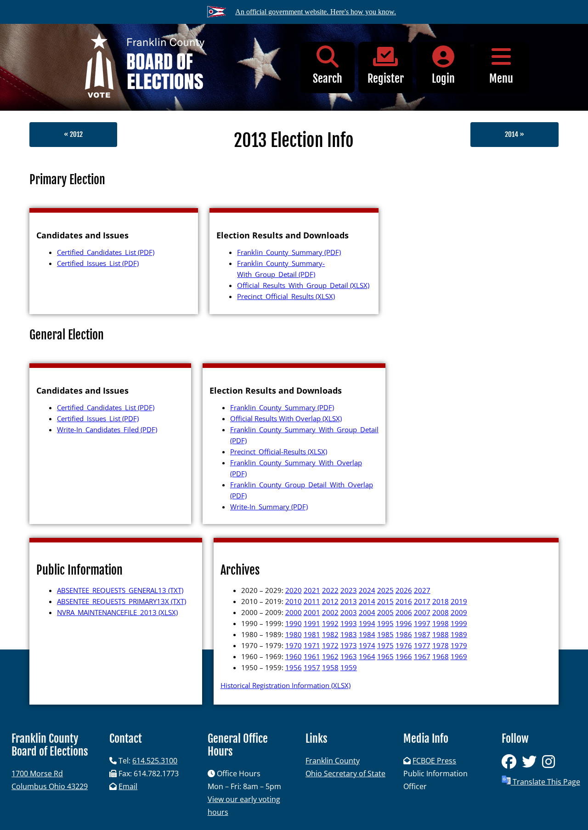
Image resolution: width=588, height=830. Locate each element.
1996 (404, 623)
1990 (293, 623)
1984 (367, 634)
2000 (293, 612)
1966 (404, 656)
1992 (330, 623)
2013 (348, 601)
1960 (293, 656)
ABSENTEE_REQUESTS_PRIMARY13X (121, 601)
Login (443, 78)
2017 (422, 601)
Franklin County (332, 761)
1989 (459, 634)
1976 (404, 645)
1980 (293, 634)
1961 (312, 656)
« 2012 (73, 134)
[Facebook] (512, 764)
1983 (348, 634)
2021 (312, 590)
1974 (367, 645)
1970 (293, 645)
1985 (385, 634)
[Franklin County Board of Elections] (144, 67)
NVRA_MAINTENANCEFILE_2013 (117, 612)
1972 (330, 645)
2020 (293, 590)
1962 (330, 656)
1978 (440, 645)
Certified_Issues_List (98, 263)
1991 (312, 623)
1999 (459, 623)
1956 (293, 667)
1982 (330, 634)
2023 (348, 590)
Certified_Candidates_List (105, 252)
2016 (404, 601)
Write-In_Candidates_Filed (107, 429)
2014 (367, 601)
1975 (385, 645)
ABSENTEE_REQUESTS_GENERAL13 (120, 590)
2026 (404, 590)
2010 (293, 601)
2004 (367, 612)
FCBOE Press (434, 761)
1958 (330, 667)
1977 (422, 645)
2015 (385, 601)
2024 (367, 590)
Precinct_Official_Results (286, 296)
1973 (348, 645)
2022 (330, 590)
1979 (459, 645)
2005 (385, 612)
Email (128, 786)
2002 (330, 612)
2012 (330, 601)
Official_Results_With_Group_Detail (303, 285)
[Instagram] (550, 764)
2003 (348, 612)
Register (386, 78)
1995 (385, 623)
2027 (422, 590)
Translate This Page (545, 782)
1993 (348, 623)
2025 (385, 590)
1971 (312, 645)
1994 (367, 623)
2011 (312, 601)
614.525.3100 (154, 761)
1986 (404, 634)
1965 (385, 656)
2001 (312, 612)
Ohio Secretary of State (345, 773)
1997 (422, 623)
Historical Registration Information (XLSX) (285, 685)
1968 (440, 656)
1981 (312, 634)
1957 (312, 667)
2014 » (514, 134)
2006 (404, 612)
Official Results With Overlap (286, 418)
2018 (440, 601)
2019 (459, 601)
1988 (440, 634)
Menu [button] (501, 78)
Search (327, 78)
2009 (459, 612)
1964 (367, 656)
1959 (348, 667)
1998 (440, 623)
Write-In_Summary (269, 506)
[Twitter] (532, 764)
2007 (422, 612)
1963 (348, 656)
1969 (459, 656)
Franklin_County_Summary (289, 252)
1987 (422, 634)
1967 (422, 656)
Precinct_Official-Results (278, 451)
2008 (440, 612)
